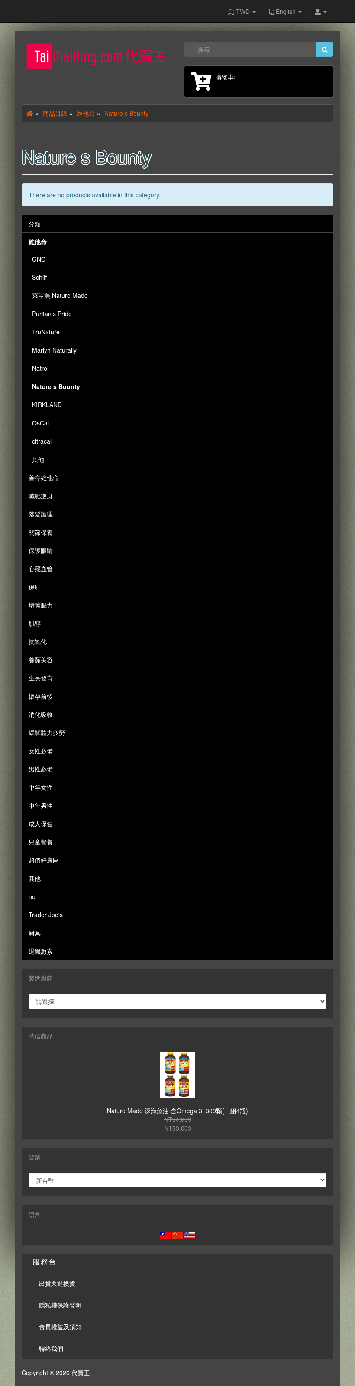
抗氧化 (38, 641)
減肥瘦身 (41, 495)
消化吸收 (41, 714)
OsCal (39, 422)
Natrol (38, 368)
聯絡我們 (51, 1348)
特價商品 (41, 1036)
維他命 (86, 113)
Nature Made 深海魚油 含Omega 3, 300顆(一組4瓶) (177, 1110)
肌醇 (35, 623)
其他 (36, 459)
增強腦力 (41, 605)
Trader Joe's (46, 914)
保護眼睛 (41, 550)
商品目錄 (55, 113)
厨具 (35, 932)
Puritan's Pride (50, 313)
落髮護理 (41, 514)
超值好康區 (44, 860)
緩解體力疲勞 (47, 732)
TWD (240, 11)
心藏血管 (41, 568)
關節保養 (41, 532)
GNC (37, 259)
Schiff (38, 277)
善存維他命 (44, 477)
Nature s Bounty (126, 113)
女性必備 (41, 750)
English (283, 11)
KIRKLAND (45, 404)
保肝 (35, 586)
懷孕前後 (41, 696)
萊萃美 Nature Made (58, 295)
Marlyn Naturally (53, 350)
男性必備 (41, 769)
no (32, 896)
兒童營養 (41, 841)
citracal (40, 441)
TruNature (44, 331)
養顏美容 (41, 659)
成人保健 (41, 823)
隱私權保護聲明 (60, 1305)
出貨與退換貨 (57, 1283)
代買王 (80, 1372)
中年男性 (41, 805)
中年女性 (41, 787)
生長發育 (41, 677)
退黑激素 (41, 951)
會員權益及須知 (60, 1326)
